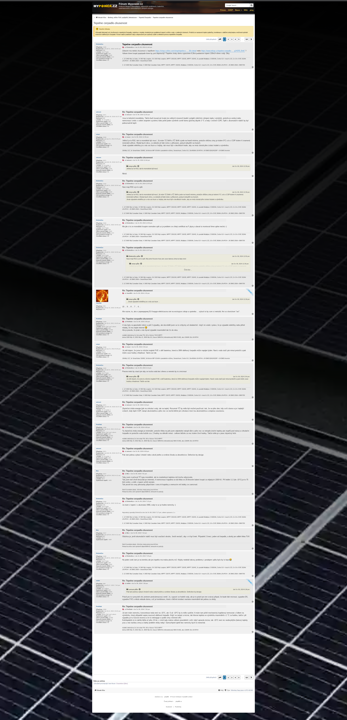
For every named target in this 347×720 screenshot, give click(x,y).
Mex (97, 471)
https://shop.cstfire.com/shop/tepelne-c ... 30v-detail (175, 51)
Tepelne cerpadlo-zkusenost (110, 23)
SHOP (230, 10)
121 (246, 39)
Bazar (237, 10)
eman (98, 134)
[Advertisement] (173, 89)
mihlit (98, 580)
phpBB (166, 696)
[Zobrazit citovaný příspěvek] (138, 166)
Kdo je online (99, 681)
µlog (251, 10)
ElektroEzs (99, 44)
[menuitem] (133, 17)
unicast (98, 112)
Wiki (246, 10)
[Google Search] (251, 5)
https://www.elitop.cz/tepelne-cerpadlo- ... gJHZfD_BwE (223, 51)
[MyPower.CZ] (105, 6)
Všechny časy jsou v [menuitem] (242, 690)
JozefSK (99, 303)
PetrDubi (99, 318)
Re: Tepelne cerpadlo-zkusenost (137, 112)
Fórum (223, 10)
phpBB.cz (179, 701)
